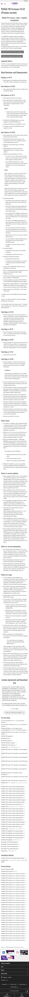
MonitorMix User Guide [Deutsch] (9, 844)
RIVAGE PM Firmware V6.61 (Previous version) (13, 880)
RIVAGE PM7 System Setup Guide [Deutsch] (12, 811)
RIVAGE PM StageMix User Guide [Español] (12, 835)
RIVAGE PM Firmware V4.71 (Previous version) (13, 911)
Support (2, 947)
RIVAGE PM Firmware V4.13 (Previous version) (13, 920)
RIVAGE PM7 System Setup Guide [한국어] (12, 820)
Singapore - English (7, 977)
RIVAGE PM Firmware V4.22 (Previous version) (13, 913)
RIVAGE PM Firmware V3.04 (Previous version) (13, 924)
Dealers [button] (2, 970)
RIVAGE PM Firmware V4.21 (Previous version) (13, 916)
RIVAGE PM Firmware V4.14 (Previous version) (13, 918)
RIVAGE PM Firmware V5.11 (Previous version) (13, 898)
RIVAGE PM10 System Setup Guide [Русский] (12, 802)
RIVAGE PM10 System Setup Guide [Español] (12, 791)
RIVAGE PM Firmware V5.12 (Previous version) (13, 896)
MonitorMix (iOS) (5, 738)
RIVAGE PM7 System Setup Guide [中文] (11, 826)
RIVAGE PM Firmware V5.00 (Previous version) (13, 907)
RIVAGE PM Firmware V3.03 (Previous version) (13, 927)
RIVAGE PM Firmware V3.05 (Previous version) (13, 922)
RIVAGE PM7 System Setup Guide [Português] (12, 822)
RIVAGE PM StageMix (6, 736)
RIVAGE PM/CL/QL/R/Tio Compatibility (13, 51)
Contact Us (4, 984)
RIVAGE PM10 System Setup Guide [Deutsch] (12, 789)
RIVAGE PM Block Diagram (8, 743)
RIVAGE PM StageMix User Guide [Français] (12, 837)
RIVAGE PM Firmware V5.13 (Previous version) (13, 893)
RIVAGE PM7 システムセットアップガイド (12, 829)
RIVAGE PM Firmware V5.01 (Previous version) (13, 904)
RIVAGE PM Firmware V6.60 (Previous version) (13, 882)
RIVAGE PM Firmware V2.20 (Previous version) (13, 938)
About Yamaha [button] (4, 973)
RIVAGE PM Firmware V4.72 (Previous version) (13, 909)
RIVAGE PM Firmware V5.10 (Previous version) (13, 900)
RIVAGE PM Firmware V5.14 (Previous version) (13, 891)
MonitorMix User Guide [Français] (9, 848)
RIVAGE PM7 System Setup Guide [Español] (12, 813)
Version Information (6, 869)
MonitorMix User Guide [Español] (9, 846)
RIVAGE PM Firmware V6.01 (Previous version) (13, 889)
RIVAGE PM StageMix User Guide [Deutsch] (12, 833)
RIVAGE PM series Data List (8, 745)
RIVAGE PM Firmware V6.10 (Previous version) (13, 887)
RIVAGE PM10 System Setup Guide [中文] (11, 804)
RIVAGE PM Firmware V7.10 (8, 871)
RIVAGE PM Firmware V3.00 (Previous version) (13, 933)
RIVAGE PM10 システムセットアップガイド (12, 806)
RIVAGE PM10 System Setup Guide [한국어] (12, 797)
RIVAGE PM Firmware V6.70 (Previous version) (13, 878)
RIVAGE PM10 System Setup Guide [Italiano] (12, 795)
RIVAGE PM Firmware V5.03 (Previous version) (13, 902)
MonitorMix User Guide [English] (9, 842)
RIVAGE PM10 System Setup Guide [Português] (13, 800)
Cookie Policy (14, 987)
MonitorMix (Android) (6, 740)
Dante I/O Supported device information (13, 56)
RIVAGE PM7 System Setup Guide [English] (12, 809)
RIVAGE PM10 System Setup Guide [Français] (12, 793)
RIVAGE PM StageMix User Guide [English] (12, 831)
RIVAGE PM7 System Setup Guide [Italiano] (12, 817)
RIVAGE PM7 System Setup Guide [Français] (12, 815)
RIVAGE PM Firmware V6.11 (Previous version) (13, 884)
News (2, 967)
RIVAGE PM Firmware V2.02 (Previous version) (13, 940)
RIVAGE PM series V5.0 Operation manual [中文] (13, 780)
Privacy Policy (22, 984)
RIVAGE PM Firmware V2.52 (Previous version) (13, 936)
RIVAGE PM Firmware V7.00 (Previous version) (13, 873)
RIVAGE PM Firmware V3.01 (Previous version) (13, 931)
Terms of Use (13, 984)
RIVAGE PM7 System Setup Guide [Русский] (12, 824)
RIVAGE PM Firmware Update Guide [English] (12, 858)
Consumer (3, 980)
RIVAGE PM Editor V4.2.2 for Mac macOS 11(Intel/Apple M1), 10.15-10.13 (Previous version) (13, 729)
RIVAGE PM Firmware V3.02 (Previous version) (13, 929)
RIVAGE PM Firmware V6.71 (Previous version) (13, 876)
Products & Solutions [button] (5, 963)
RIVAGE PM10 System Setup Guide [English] (12, 786)
